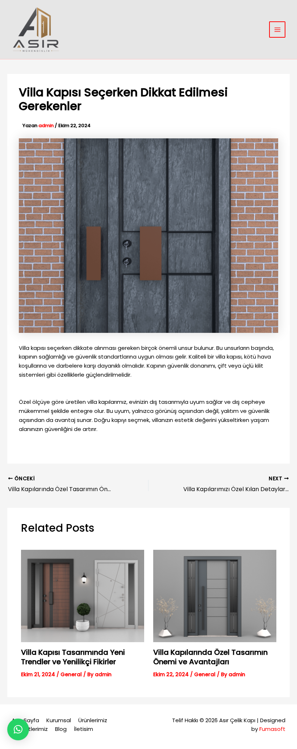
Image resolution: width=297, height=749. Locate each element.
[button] (18, 729)
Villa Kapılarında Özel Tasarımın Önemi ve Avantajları (210, 657)
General (71, 674)
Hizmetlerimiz (30, 729)
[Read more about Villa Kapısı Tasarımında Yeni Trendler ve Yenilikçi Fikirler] (82, 595)
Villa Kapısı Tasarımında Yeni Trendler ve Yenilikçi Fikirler (73, 657)
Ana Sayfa (25, 720)
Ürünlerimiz (92, 720)
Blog (61, 729)
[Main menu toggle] (277, 29)
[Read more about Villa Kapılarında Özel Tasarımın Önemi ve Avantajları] (214, 595)
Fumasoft (272, 729)
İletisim (83, 729)
